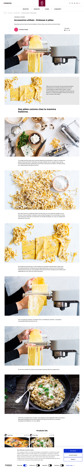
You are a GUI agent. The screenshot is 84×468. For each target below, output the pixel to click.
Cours (47, 9)
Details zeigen (69, 465)
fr (79, 3)
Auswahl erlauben (73, 455)
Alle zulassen (73, 450)
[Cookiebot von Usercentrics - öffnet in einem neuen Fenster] (8, 465)
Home (5, 12)
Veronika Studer (17, 12)
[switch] (38, 465)
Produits (37, 9)
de (77, 3)
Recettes (26, 9)
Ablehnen (73, 459)
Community (57, 9)
